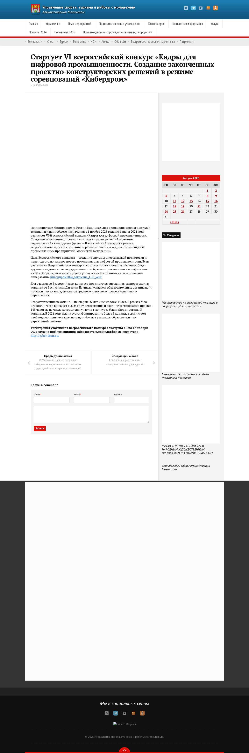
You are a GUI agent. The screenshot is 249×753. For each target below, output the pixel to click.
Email (77, 394)
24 (166, 211)
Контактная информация (188, 23)
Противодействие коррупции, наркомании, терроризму (117, 32)
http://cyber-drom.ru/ (45, 335)
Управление (53, 23)
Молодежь (79, 41)
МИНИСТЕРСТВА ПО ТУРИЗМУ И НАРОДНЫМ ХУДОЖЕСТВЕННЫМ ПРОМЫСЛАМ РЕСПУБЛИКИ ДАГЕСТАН (187, 449)
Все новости (35, 41)
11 (174, 201)
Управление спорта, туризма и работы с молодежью (88, 7)
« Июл (174, 222)
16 (215, 201)
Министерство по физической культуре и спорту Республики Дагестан (189, 304)
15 (207, 201)
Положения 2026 (64, 32)
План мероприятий (79, 23)
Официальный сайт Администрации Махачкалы (186, 467)
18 (174, 206)
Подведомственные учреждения (119, 23)
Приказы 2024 (37, 32)
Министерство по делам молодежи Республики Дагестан (185, 376)
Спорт (51, 41)
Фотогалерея (156, 23)
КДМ (93, 41)
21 (199, 206)
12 (182, 201)
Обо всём (120, 41)
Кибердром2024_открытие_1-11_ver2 (76, 277)
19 (182, 206)
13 (191, 201)
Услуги (214, 23)
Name (37, 394)
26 (182, 211)
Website (118, 394)
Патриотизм (187, 41)
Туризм (64, 41)
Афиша (105, 41)
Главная (33, 23)
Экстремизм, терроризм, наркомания (153, 41)
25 (174, 211)
